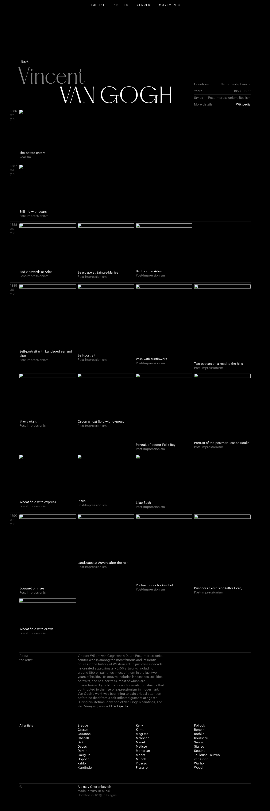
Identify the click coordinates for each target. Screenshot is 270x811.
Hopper (83, 759)
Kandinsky (85, 767)
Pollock (199, 725)
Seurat (199, 742)
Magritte (142, 734)
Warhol (199, 763)
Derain (82, 750)
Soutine (199, 750)
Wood (198, 767)
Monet (140, 755)
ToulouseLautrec (207, 755)
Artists (121, 5)
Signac (199, 746)
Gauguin (84, 755)
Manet (140, 742)
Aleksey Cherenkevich (94, 786)
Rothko (199, 734)
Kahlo (82, 763)
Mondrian (143, 750)
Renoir (199, 729)
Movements (170, 5)
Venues (144, 5)
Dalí (80, 742)
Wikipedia (243, 104)
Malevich (142, 738)
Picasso (141, 763)
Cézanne (84, 734)
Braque (83, 725)
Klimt (139, 729)
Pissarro (142, 767)
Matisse (141, 746)
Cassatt (83, 729)
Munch (141, 759)
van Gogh (201, 759)
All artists (26, 725)
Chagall (83, 738)
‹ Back (23, 61)
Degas (82, 746)
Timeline (97, 5)
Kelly (139, 725)
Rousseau (201, 738)
